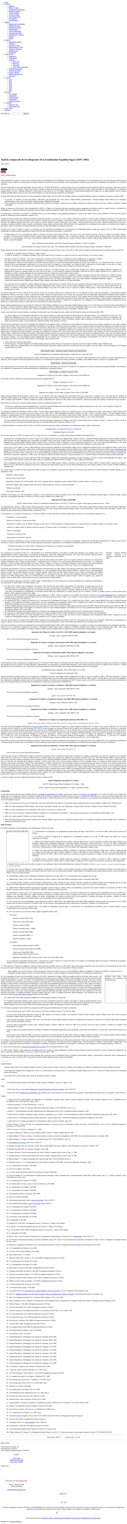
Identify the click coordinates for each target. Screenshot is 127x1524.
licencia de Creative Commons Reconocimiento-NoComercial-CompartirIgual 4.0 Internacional (71, 1518)
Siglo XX (16, 63)
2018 (10, 85)
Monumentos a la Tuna (16, 47)
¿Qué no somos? (14, 13)
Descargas (12, 76)
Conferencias (13, 58)
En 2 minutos (13, 94)
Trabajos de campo (15, 70)
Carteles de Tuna (14, 45)
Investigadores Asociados (17, 9)
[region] (63, 135)
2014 (10, 81)
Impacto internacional (15, 74)
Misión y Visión (14, 8)
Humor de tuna (13, 51)
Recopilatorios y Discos (16, 35)
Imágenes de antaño (15, 42)
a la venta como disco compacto (22, 994)
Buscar (3, 113)
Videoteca (12, 44)
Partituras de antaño (15, 27)
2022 (10, 88)
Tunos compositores (15, 31)
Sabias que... (13, 56)
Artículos (11, 60)
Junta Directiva (13, 20)
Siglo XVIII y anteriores (20, 67)
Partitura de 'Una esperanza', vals (30, 1093)
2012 (10, 79)
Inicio (6, 2)
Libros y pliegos (14, 72)
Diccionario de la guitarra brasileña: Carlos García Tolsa (42, 1291)
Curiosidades (13, 99)
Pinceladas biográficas (16, 69)
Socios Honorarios (14, 17)
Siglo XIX (16, 65)
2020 (10, 87)
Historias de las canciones (17, 24)
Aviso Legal (16, 1458)
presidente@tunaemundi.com (16, 1490)
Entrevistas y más (14, 106)
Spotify (11, 38)
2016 (10, 83)
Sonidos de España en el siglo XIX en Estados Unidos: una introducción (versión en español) (44, 1294)
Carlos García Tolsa (37, 1200)
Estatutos (11, 6)
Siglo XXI (16, 61)
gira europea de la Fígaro (67, 213)
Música (7, 22)
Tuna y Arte (8, 108)
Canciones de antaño (15, 33)
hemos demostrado (107, 595)
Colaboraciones (13, 97)
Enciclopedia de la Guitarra (17, 1142)
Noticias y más (13, 105)
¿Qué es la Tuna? (14, 15)
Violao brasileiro (30, 1422)
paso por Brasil (38, 726)
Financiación (13, 18)
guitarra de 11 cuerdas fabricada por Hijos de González (47, 1089)
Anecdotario (12, 96)
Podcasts (7, 110)
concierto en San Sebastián (88, 794)
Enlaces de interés (14, 101)
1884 (38, 581)
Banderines (12, 53)
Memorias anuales (14, 11)
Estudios (11, 36)
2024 (10, 90)
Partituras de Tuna (14, 26)
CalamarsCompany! (15, 1521)
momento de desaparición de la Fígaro (51, 794)
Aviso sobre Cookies (16, 1462)
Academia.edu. (77, 1236)
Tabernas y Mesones (15, 49)
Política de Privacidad (16, 1460)
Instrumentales (13, 29)
